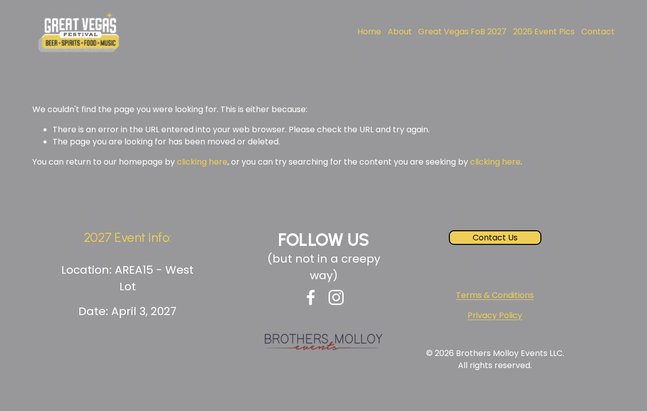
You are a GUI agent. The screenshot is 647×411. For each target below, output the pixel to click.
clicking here (202, 162)
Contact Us (495, 237)
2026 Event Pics (544, 31)
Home (369, 31)
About (400, 31)
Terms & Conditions (495, 295)
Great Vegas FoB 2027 (462, 31)
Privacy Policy (495, 315)
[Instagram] (336, 297)
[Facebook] (311, 297)
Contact (598, 31)
